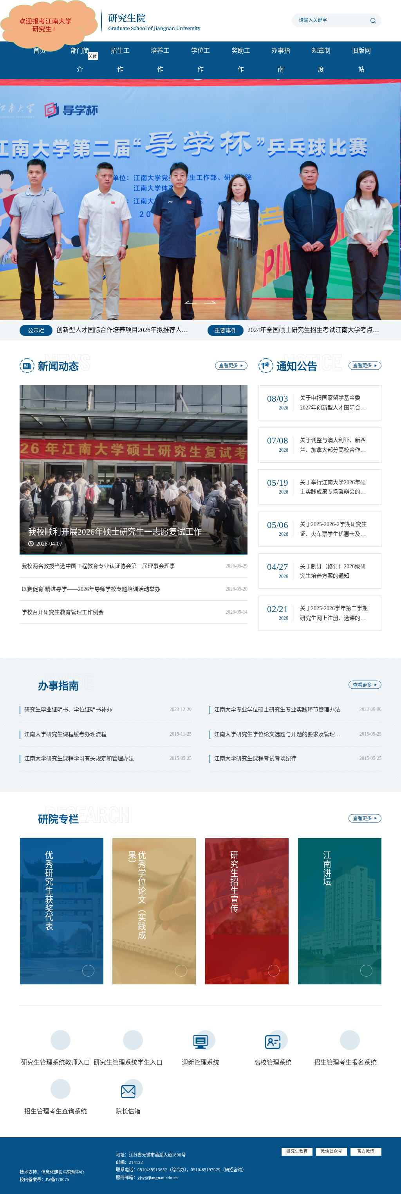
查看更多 (228, 366)
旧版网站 (361, 60)
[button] (174, 303)
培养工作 (160, 60)
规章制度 (321, 60)
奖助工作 (240, 60)
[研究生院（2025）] (117, 20)
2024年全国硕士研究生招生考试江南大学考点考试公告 (314, 328)
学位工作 (200, 60)
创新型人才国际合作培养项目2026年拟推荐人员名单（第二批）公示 (124, 328)
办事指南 (280, 60)
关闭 (116, 79)
